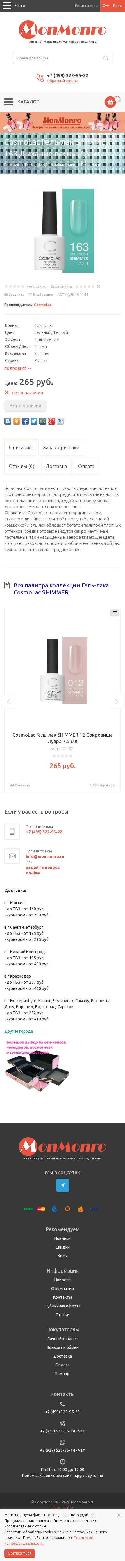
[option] (62, 122)
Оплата (62, 1365)
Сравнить (16, 294)
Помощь (63, 1373)
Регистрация (86, 5)
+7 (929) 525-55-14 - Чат (62, 1431)
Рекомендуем (63, 1229)
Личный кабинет (62, 1338)
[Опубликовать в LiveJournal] (60, 421)
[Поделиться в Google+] (51, 421)
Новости (62, 1279)
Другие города (18, 1031)
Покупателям (62, 1329)
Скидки (63, 1247)
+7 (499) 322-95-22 (67, 75)
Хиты (63, 1256)
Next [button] (116, 701)
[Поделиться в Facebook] (25, 421)
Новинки (62, 1238)
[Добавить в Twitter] (34, 421)
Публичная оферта (63, 1306)
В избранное (43, 294)
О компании (62, 1288)
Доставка (62, 1356)
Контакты (62, 1297)
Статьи (62, 1314)
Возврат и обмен (63, 1347)
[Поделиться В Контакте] (7, 421)
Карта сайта (62, 1507)
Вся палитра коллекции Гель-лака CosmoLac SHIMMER (61, 589)
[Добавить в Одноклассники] (16, 421)
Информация (62, 1270)
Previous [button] (8, 701)
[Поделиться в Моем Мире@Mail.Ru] (42, 421)
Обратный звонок (62, 81)
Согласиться (19, 1553)
